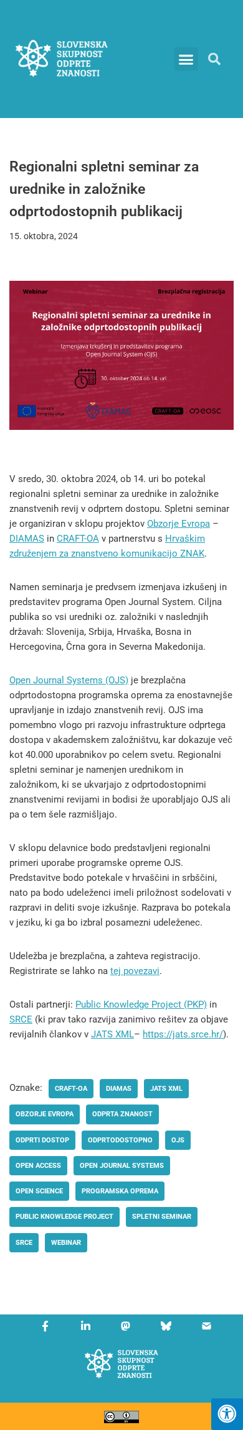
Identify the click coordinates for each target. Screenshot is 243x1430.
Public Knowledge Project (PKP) (141, 1004)
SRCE (20, 1019)
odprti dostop (42, 1140)
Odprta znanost (122, 1114)
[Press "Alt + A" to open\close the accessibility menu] (227, 1414)
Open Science (39, 1191)
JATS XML (112, 1034)
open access (38, 1166)
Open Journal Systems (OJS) (68, 680)
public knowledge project (64, 1217)
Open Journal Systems (122, 1166)
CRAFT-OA (78, 538)
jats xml (166, 1089)
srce (24, 1243)
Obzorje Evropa (178, 523)
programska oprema (120, 1191)
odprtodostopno (120, 1140)
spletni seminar (161, 1217)
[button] (186, 59)
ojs (177, 1140)
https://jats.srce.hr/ (183, 1034)
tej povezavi (135, 971)
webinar (66, 1243)
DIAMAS (26, 538)
